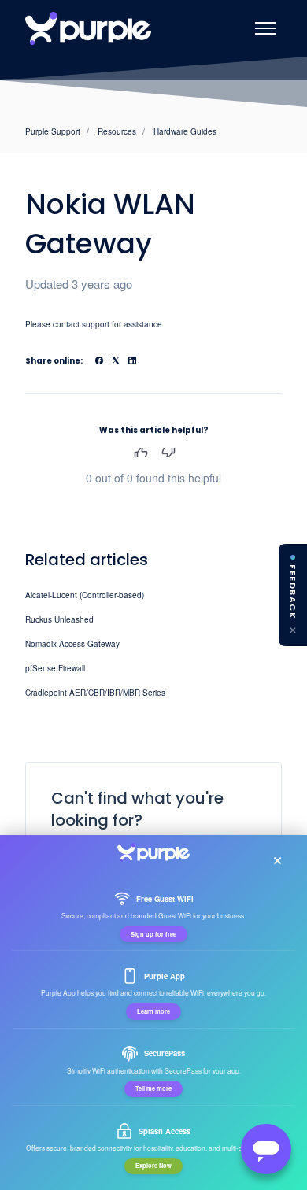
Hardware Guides (185, 131)
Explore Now (153, 1166)
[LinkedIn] (132, 361)
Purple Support (52, 131)
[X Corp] (116, 361)
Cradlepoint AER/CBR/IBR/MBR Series (95, 692)
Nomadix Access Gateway (72, 643)
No (168, 452)
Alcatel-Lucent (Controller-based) (84, 595)
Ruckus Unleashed (59, 619)
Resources (117, 131)
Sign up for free (153, 934)
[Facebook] (99, 361)
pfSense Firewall (55, 668)
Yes (140, 452)
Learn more (153, 1011)
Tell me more (153, 1088)
